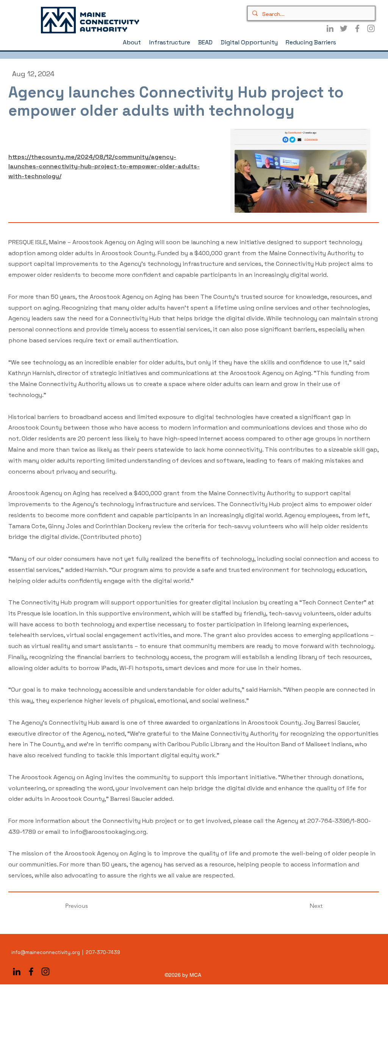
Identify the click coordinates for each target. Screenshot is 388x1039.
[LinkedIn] (330, 28)
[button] (132, 42)
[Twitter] (344, 28)
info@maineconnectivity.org (45, 952)
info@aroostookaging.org (108, 832)
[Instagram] (371, 28)
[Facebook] (357, 28)
